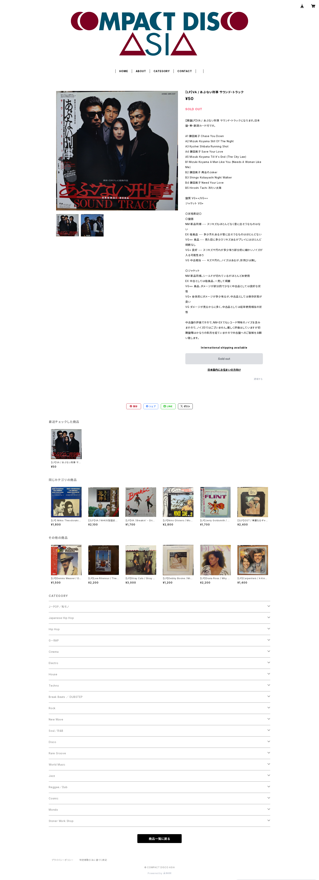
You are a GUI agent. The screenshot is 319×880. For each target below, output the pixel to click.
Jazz (52, 775)
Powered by (155, 873)
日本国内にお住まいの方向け (224, 369)
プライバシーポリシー (62, 860)
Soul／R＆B (56, 730)
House (53, 674)
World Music (57, 764)
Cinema (54, 651)
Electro (53, 663)
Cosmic (54, 798)
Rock (52, 708)
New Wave (56, 719)
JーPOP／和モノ (59, 606)
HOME (123, 71)
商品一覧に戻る (159, 839)
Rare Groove (57, 753)
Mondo (53, 809)
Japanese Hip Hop (61, 617)
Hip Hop (54, 629)
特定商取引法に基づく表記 (93, 860)
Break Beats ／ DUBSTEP (66, 696)
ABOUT (141, 71)
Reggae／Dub (58, 787)
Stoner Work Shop (61, 820)
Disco (52, 742)
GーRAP (54, 640)
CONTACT (184, 71)
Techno (54, 685)
